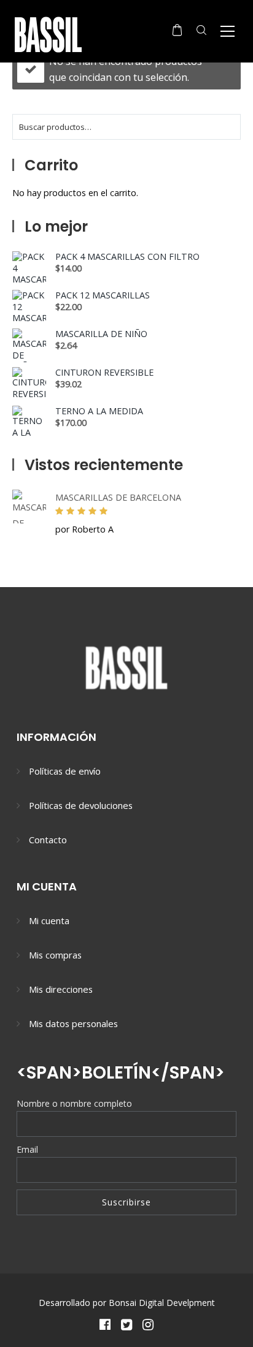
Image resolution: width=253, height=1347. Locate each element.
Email (27, 1149)
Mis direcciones (61, 989)
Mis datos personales (73, 1023)
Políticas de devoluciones (81, 805)
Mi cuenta (49, 920)
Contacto (48, 839)
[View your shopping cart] (177, 30)
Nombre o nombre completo (74, 1103)
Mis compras (55, 955)
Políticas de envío (65, 771)
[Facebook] (104, 1324)
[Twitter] (126, 1324)
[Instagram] (148, 1324)
